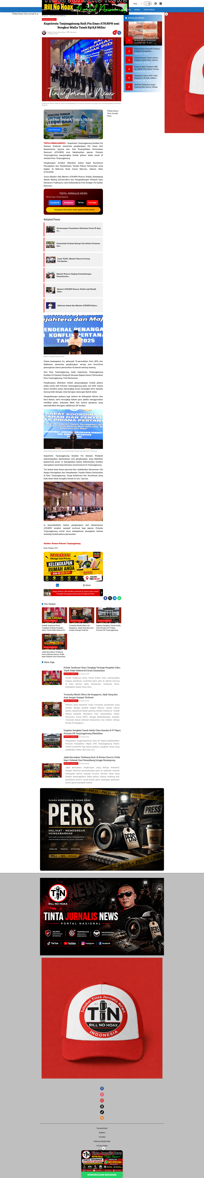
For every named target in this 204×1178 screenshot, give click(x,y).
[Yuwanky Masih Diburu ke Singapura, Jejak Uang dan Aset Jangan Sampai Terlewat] (81, 615)
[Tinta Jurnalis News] (85, 3)
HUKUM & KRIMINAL (49, 19)
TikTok (81, 203)
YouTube (92, 203)
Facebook (54, 203)
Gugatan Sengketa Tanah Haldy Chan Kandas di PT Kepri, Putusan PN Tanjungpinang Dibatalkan (108, 627)
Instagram (68, 203)
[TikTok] (102, 1112)
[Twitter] (110, 598)
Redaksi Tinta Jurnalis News (56, 32)
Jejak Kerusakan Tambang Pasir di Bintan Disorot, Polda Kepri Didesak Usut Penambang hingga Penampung (54, 654)
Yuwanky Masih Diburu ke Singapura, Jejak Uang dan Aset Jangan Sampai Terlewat (81, 627)
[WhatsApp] (119, 598)
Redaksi (102, 1132)
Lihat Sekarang (54, 129)
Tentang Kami (102, 1128)
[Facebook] (105, 598)
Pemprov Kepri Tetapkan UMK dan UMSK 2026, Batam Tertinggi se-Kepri (147, 67)
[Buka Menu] (160, 3)
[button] (149, 4)
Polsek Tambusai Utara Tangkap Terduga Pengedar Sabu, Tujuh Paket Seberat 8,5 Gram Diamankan (53, 627)
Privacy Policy (102, 1145)
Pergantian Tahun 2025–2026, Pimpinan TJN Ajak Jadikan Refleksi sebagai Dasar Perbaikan (147, 76)
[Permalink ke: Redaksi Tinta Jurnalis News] (44, 33)
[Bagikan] (119, 33)
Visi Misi (102, 1137)
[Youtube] (102, 1100)
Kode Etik (102, 1150)
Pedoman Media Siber (102, 1141)
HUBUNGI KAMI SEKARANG (102, 1174)
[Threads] (102, 1106)
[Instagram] (102, 1094)
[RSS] (102, 1118)
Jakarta (88, 585)
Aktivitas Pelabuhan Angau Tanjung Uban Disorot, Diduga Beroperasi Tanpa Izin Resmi (145, 85)
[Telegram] (115, 598)
